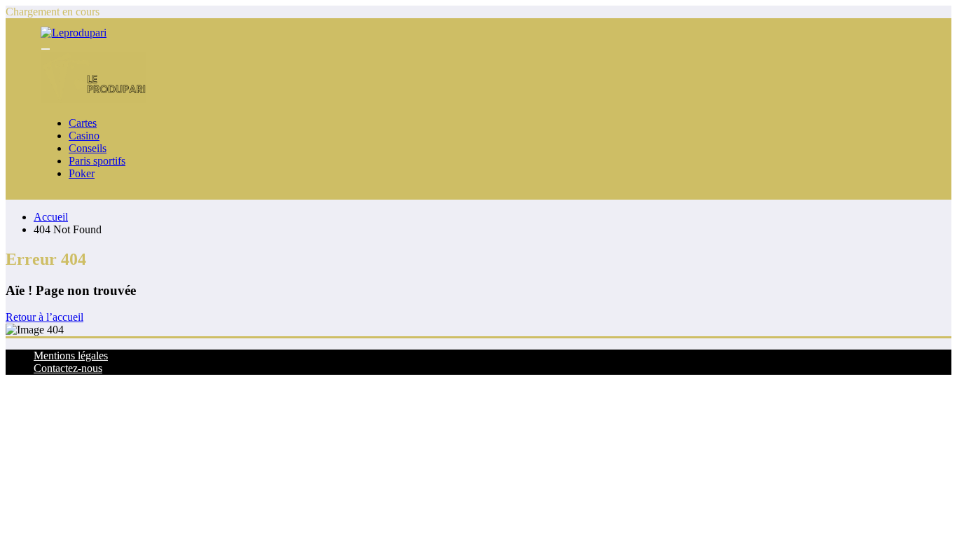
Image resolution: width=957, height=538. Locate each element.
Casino (84, 136)
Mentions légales (71, 355)
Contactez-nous (68, 368)
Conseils (87, 148)
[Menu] (45, 49)
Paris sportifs (97, 161)
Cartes (83, 123)
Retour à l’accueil (44, 317)
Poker (82, 173)
